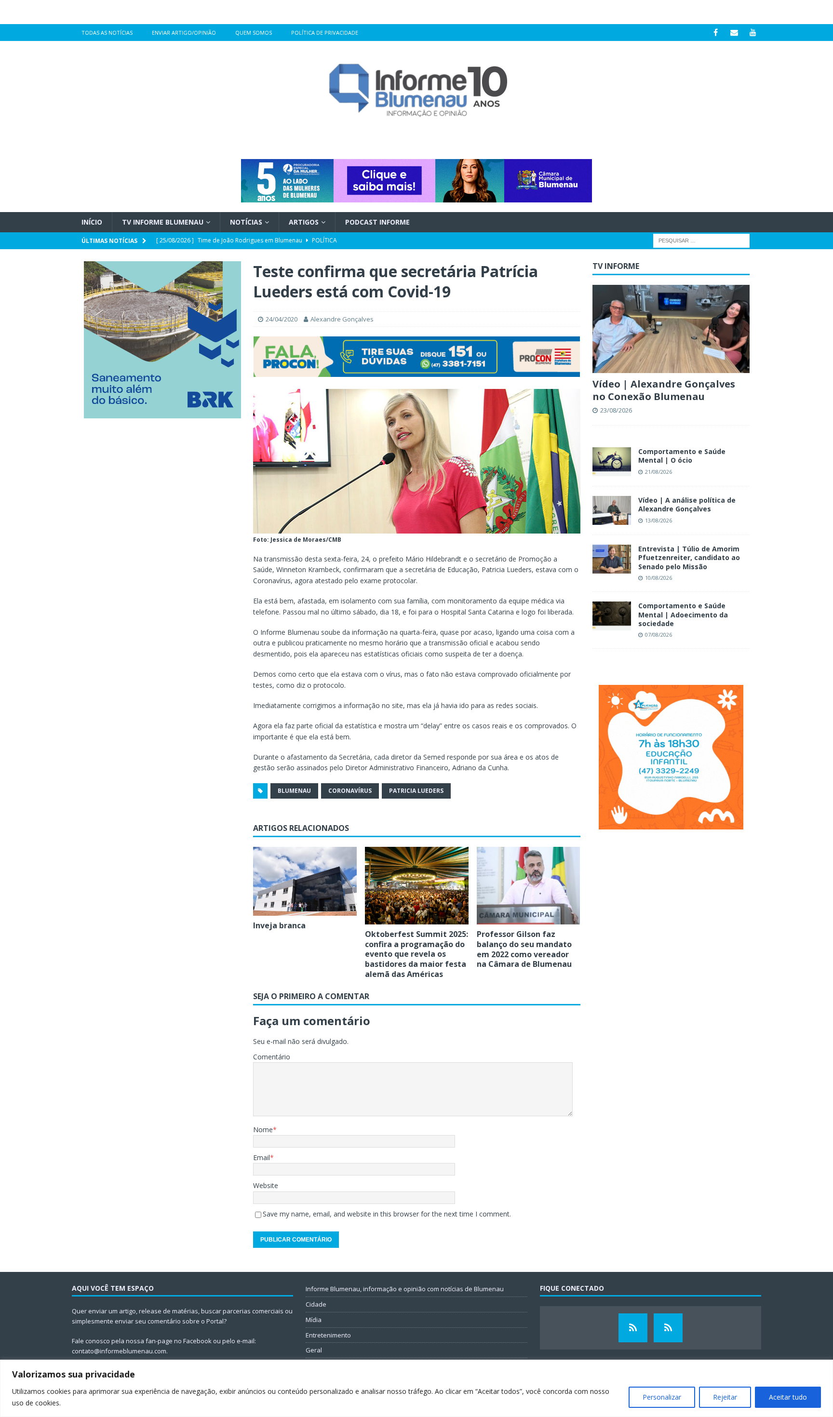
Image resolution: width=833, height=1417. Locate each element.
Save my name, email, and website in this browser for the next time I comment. (387, 1213)
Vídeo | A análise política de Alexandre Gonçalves (687, 504)
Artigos (304, 222)
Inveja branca (279, 925)
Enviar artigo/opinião (184, 32)
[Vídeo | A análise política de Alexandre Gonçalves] (611, 510)
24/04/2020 (281, 319)
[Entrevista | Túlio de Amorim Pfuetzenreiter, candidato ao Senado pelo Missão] (611, 559)
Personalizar (662, 1397)
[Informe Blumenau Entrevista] (668, 1327)
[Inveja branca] (305, 881)
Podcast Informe (377, 222)
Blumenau (294, 791)
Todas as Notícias (107, 32)
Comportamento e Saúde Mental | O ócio (682, 456)
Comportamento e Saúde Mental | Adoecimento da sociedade (683, 614)
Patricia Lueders (416, 791)
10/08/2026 (658, 577)
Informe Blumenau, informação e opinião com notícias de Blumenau (405, 1288)
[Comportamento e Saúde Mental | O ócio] (611, 461)
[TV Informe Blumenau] (632, 1327)
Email (261, 1157)
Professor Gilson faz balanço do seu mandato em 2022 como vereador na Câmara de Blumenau (524, 949)
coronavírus (350, 791)
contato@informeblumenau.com (119, 1351)
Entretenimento (328, 1335)
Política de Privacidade (324, 32)
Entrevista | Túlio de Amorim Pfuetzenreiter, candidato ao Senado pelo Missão (689, 557)
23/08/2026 (616, 410)
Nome (263, 1129)
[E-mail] (734, 32)
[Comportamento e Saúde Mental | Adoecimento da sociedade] (611, 616)
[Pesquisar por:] (701, 240)
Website (265, 1185)
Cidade (316, 1304)
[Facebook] (715, 32)
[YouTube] (753, 32)
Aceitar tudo (788, 1397)
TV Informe (615, 266)
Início (91, 222)
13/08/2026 (658, 520)
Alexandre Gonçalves (342, 319)
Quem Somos (253, 32)
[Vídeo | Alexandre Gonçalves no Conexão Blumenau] (671, 329)
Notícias (246, 222)
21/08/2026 (658, 471)
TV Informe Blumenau (162, 222)
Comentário (271, 1056)
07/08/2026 (658, 634)
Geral (314, 1350)
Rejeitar (725, 1397)
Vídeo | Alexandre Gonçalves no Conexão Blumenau (663, 390)
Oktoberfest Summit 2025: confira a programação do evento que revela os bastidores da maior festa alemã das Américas (416, 954)
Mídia (314, 1319)
